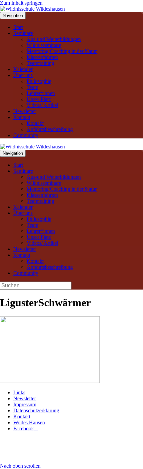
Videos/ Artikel (42, 105)
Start (18, 27)
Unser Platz (39, 99)
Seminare (23, 33)
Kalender (23, 69)
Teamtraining (40, 63)
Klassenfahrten (42, 57)
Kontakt (21, 117)
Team (32, 87)
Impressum (24, 404)
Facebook (25, 428)
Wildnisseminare (44, 45)
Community (25, 135)
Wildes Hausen (29, 422)
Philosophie (39, 81)
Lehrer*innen (41, 93)
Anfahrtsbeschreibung (50, 129)
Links (19, 392)
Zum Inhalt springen (21, 3)
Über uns (23, 75)
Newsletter (24, 111)
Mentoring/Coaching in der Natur (62, 51)
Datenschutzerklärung (36, 410)
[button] (20, 466)
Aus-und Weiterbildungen (54, 39)
